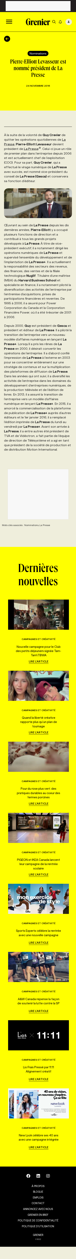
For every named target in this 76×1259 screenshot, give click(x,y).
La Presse (31, 149)
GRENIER (38, 1234)
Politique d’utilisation (38, 1226)
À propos (38, 1186)
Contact (38, 1203)
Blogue (38, 1191)
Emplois (38, 1197)
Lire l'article (38, 661)
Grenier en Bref (38, 1214)
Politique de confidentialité (38, 1220)
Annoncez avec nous (38, 1209)
